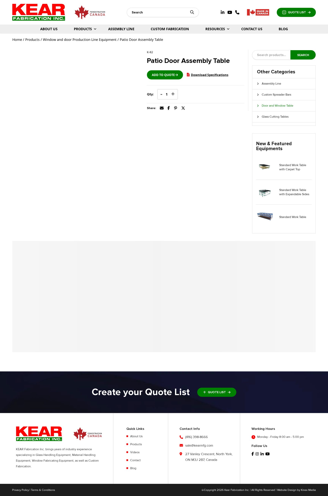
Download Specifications (209, 75)
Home (17, 39)
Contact (135, 460)
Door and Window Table (277, 106)
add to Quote (163, 75)
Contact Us (251, 29)
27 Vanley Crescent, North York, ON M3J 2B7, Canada (209, 457)
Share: (151, 108)
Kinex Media (308, 490)
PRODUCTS (83, 29)
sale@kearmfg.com (199, 445)
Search (303, 55)
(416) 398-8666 (196, 437)
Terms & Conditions (43, 490)
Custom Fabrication (170, 29)
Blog (283, 29)
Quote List (297, 12)
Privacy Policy (20, 490)
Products (32, 39)
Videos (135, 452)
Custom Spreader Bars (276, 95)
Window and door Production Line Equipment (80, 39)
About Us (49, 29)
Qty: (150, 94)
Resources (215, 29)
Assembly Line (121, 29)
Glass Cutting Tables (275, 117)
